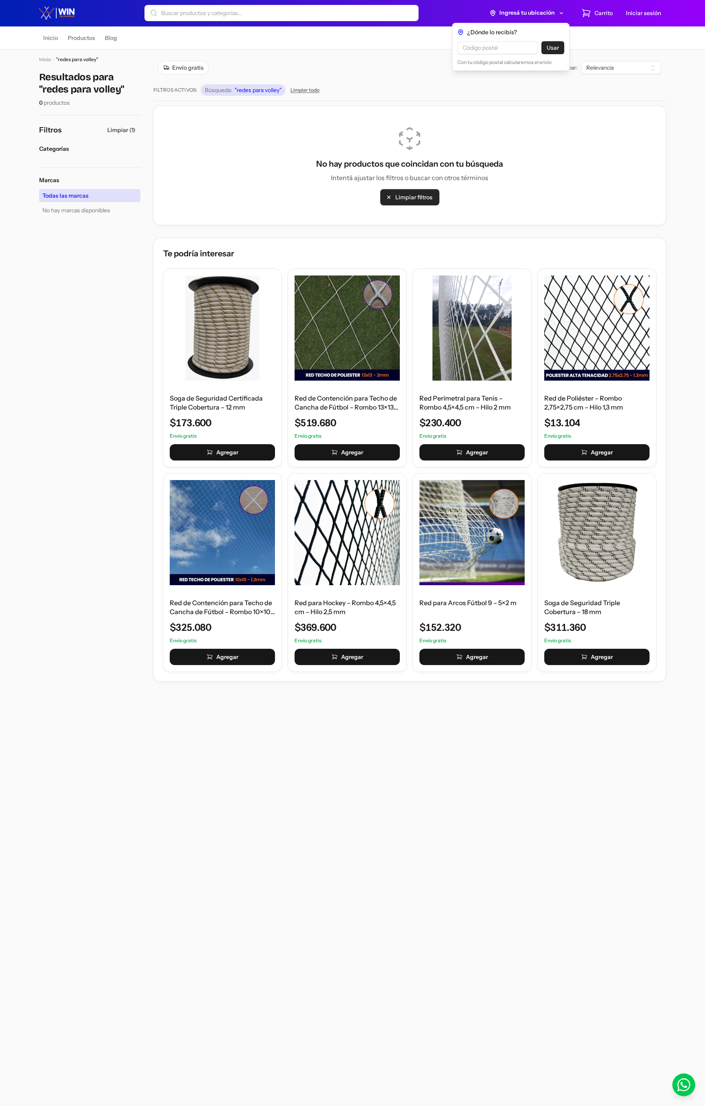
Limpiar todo (304, 90)
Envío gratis (188, 67)
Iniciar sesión (643, 13)
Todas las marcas (65, 195)
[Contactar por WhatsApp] (683, 1084)
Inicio (45, 59)
